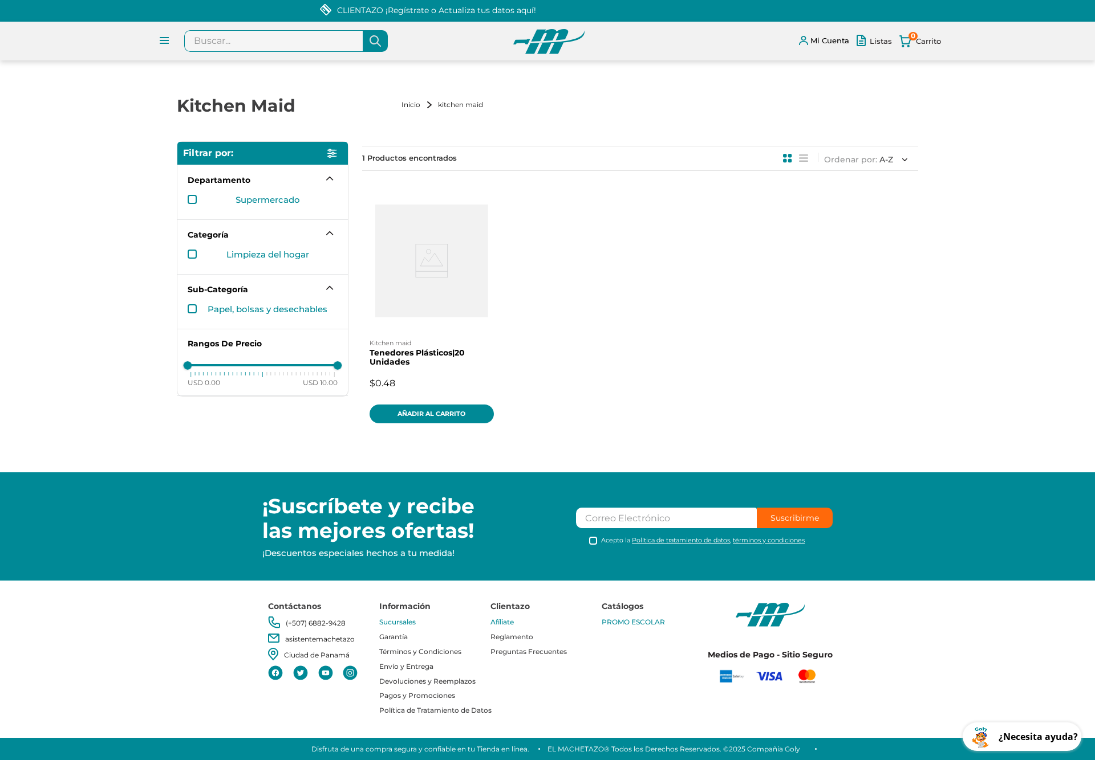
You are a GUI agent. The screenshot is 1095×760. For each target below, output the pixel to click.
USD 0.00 (204, 382)
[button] (263, 180)
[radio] (787, 158)
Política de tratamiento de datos (681, 540)
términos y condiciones (769, 540)
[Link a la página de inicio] (419, 104)
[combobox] (286, 41)
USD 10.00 (320, 382)
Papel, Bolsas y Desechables (267, 309)
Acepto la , (703, 540)
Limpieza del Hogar (267, 255)
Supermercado (268, 200)
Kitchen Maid (460, 104)
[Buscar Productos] (375, 41)
